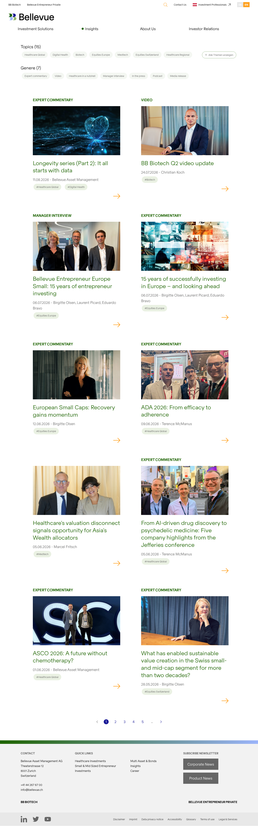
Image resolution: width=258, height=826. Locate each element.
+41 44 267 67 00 (31, 784)
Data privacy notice (152, 819)
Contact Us (180, 4)
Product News (200, 778)
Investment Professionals (212, 4)
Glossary (191, 819)
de (240, 4)
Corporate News (200, 764)
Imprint (133, 819)
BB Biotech (14, 4)
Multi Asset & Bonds (143, 761)
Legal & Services (228, 819)
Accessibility (175, 819)
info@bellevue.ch (32, 789)
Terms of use (207, 819)
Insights (135, 766)
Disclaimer (119, 819)
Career (134, 770)
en (246, 4)
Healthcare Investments (90, 761)
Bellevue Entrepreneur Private (44, 4)
